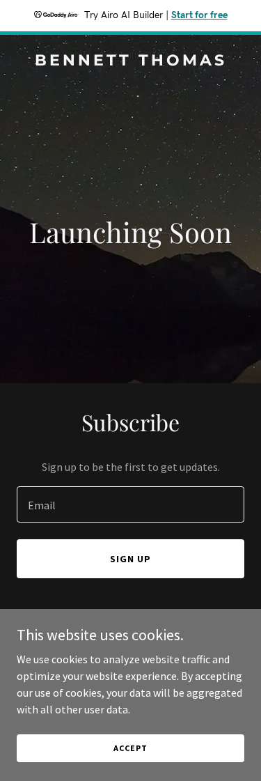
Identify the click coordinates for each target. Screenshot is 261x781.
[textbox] (130, 504)
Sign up (130, 558)
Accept (130, 748)
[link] (130, 61)
